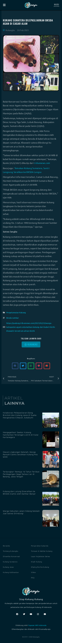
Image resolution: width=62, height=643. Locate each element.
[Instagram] (38, 614)
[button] (15, 366)
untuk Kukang (56, 6)
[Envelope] (45, 614)
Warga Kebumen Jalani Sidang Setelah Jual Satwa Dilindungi (21, 512)
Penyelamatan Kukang (16, 312)
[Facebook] (17, 614)
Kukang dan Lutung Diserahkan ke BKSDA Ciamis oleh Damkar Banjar (19, 492)
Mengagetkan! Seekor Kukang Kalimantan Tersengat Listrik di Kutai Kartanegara (20, 435)
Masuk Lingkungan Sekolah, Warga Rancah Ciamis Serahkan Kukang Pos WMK (20, 454)
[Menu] (4, 5)
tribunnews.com (42, 163)
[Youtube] (31, 614)
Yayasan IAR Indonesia (37, 625)
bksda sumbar (12, 318)
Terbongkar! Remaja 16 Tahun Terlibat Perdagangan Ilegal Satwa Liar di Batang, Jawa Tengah (21, 474)
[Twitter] (24, 614)
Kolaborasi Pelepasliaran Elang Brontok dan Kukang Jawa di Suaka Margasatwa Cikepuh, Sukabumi (19, 415)
